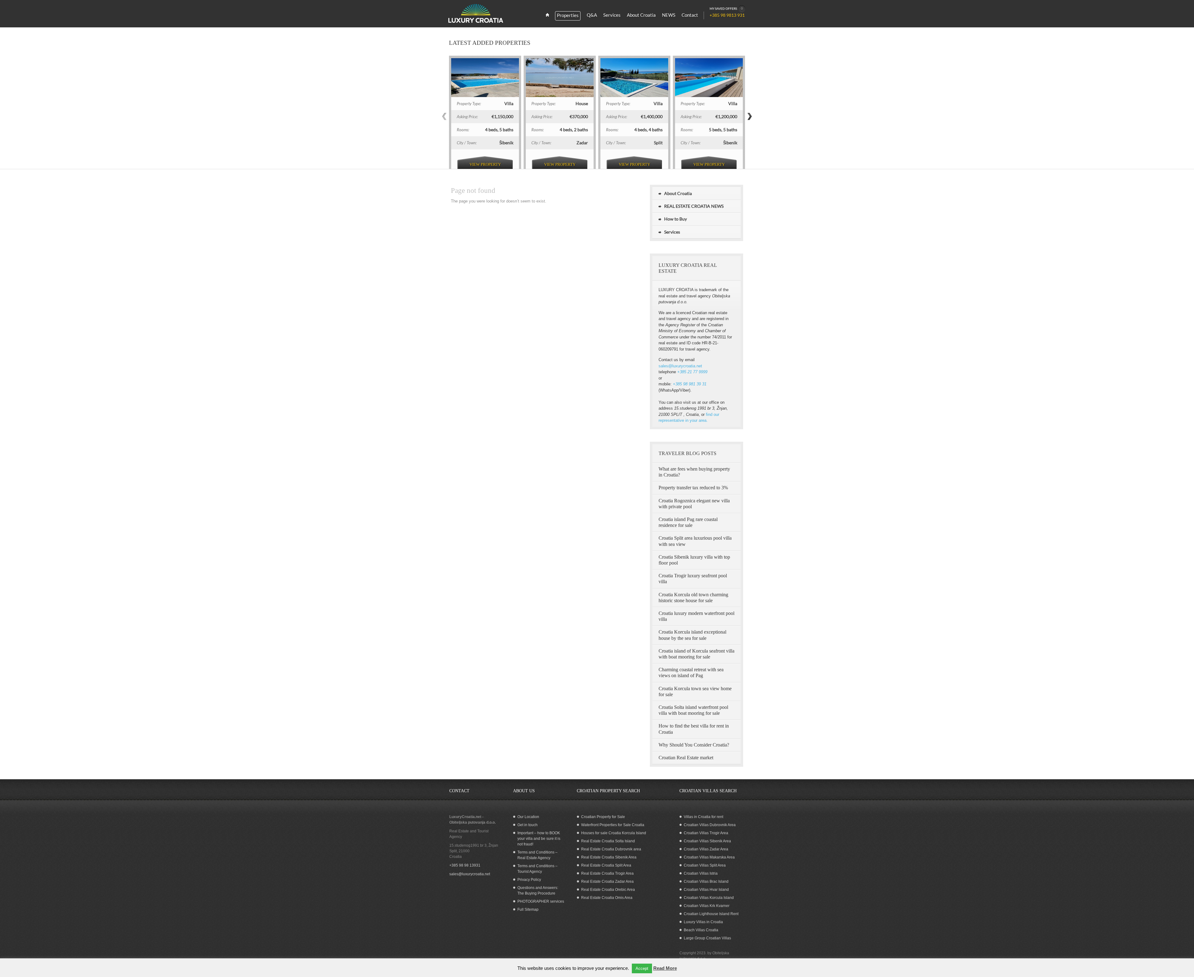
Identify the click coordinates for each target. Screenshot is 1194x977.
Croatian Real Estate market (686, 757)
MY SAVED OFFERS (726, 8)
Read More (665, 968)
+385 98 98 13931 (464, 865)
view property (485, 164)
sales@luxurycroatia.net (680, 366)
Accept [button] (642, 968)
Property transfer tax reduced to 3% (693, 487)
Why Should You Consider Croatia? (694, 744)
